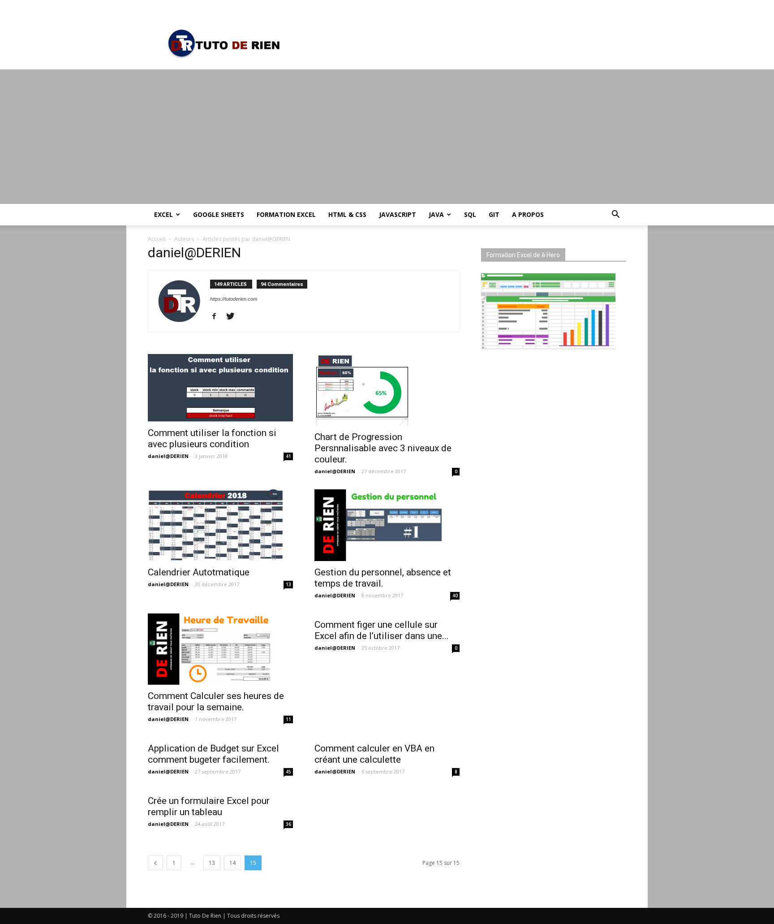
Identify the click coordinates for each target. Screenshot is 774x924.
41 (288, 456)
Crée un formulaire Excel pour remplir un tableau (209, 806)
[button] (615, 215)
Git (494, 214)
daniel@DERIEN (168, 456)
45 (288, 772)
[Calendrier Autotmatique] (220, 525)
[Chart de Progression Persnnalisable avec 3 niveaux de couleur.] (387, 390)
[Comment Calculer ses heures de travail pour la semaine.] (220, 649)
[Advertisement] (387, 136)
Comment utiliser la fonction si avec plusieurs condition (212, 438)
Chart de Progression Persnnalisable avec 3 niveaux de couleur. (383, 448)
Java (436, 214)
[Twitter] (233, 316)
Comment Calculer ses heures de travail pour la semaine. (216, 701)
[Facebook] (217, 316)
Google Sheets (218, 214)
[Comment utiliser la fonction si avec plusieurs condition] (220, 388)
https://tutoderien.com (233, 299)
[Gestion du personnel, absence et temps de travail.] (387, 525)
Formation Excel (286, 214)
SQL (470, 214)
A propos (528, 214)
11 (288, 719)
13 (288, 584)
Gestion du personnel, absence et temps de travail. (382, 578)
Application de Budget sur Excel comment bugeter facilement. (213, 754)
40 (455, 595)
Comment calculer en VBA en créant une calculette (374, 754)
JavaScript (397, 214)
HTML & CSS (347, 214)
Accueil (157, 239)
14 (232, 863)
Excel (163, 214)
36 (288, 824)
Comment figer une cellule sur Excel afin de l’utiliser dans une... (381, 630)
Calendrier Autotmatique (198, 572)
